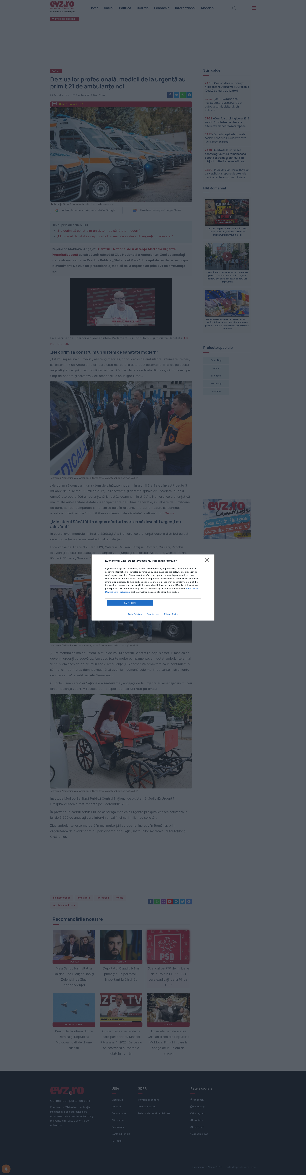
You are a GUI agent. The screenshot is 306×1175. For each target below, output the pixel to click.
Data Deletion (135, 614)
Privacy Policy (171, 614)
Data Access (153, 614)
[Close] (208, 561)
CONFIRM (130, 603)
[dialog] (153, 587)
